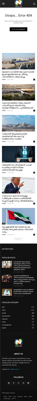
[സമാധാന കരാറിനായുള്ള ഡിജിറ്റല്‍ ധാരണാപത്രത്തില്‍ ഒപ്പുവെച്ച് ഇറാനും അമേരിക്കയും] (18, 185)
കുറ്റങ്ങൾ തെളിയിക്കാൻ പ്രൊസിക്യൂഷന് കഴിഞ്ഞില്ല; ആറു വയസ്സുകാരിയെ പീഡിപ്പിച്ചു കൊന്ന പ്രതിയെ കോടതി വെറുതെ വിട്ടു (24, 279)
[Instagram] (23, 383)
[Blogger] (9, 383)
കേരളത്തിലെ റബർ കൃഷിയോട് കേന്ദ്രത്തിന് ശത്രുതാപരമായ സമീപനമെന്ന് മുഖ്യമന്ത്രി (23, 291)
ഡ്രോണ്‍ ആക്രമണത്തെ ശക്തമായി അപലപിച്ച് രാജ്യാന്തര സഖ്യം (14, 136)
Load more (18, 239)
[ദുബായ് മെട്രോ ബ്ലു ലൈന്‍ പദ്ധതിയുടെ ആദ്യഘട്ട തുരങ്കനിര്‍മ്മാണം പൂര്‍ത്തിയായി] (18, 92)
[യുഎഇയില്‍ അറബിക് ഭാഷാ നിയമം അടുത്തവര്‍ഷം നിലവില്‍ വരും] (18, 216)
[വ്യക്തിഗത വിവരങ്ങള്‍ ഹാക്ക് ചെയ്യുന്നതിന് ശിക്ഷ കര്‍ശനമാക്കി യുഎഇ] (18, 154)
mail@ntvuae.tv (14, 369)
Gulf (4, 68)
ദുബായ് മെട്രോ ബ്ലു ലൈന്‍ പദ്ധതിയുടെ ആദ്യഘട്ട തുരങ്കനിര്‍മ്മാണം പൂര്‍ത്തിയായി (17, 105)
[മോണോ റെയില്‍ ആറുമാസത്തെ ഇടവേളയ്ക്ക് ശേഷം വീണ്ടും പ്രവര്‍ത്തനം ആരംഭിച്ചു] (18, 61)
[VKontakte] (28, 383)
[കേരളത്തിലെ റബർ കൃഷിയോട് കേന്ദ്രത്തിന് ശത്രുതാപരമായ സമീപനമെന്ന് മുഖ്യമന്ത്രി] (7, 292)
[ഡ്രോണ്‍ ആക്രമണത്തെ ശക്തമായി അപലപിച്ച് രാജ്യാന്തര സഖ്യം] (18, 123)
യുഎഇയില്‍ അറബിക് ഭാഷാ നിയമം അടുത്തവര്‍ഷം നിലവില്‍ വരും (17, 229)
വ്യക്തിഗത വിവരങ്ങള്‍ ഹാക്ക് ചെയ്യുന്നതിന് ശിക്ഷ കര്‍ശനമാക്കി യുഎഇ (16, 167)
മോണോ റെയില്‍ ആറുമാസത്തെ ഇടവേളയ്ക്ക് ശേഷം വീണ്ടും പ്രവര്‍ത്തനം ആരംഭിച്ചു (18, 74)
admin (4, 79)
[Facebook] (14, 383)
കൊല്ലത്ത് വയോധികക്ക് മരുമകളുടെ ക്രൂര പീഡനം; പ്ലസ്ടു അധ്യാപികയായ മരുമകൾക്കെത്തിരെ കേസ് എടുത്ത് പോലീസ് (22, 265)
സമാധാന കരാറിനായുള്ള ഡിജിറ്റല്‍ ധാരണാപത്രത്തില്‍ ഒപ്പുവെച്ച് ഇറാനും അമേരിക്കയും (18, 198)
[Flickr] (18, 383)
